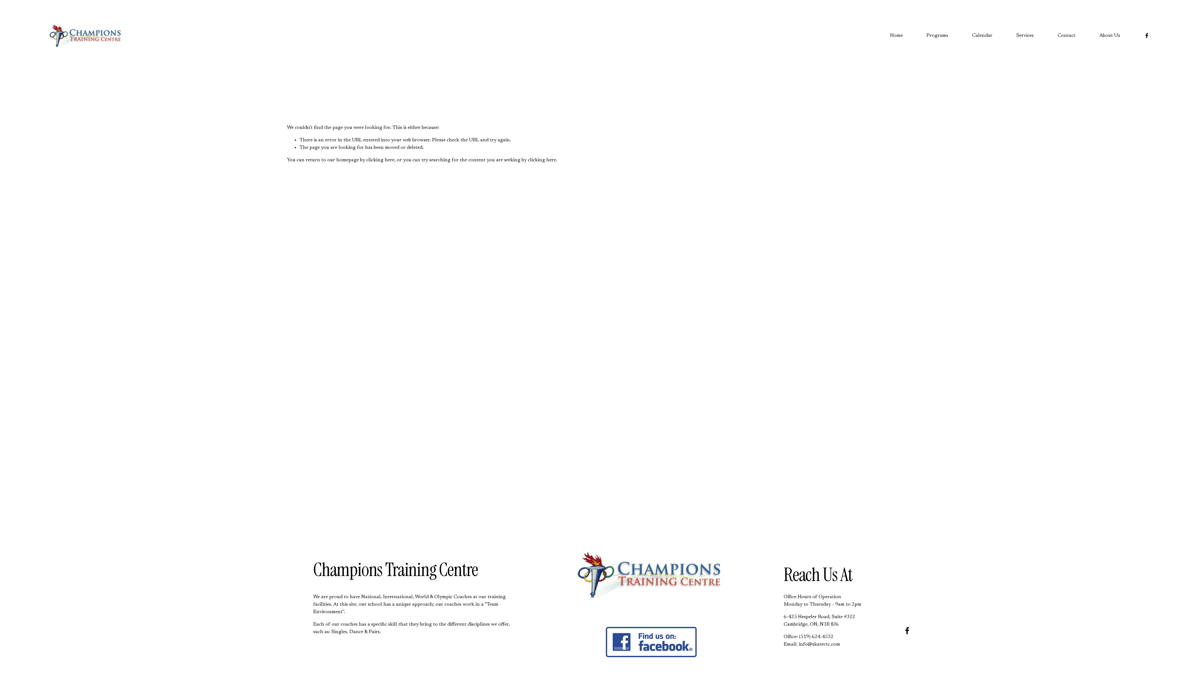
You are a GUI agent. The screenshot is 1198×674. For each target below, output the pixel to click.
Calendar (982, 35)
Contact (1066, 35)
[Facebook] (1147, 35)
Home (896, 35)
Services (1025, 35)
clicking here (380, 160)
